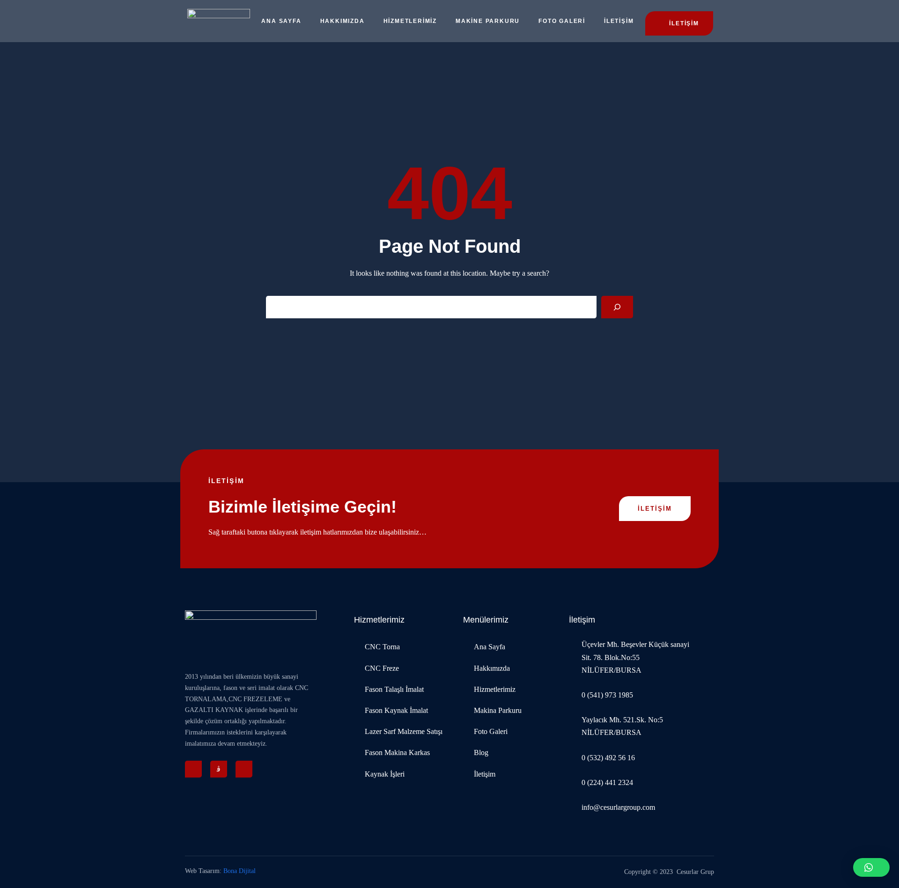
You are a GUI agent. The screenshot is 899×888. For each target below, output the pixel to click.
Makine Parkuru (488, 21)
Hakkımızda (342, 21)
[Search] (617, 307)
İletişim (619, 21)
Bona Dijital (239, 870)
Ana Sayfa (281, 21)
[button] (871, 867)
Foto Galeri (561, 21)
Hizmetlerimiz (410, 21)
